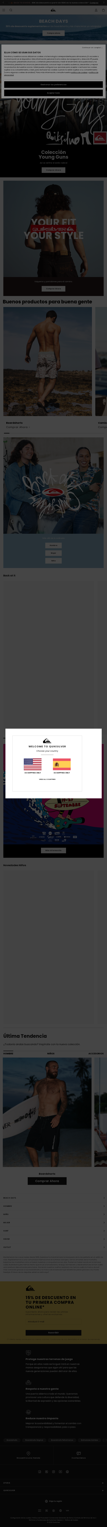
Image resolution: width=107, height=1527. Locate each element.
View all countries (47, 779)
